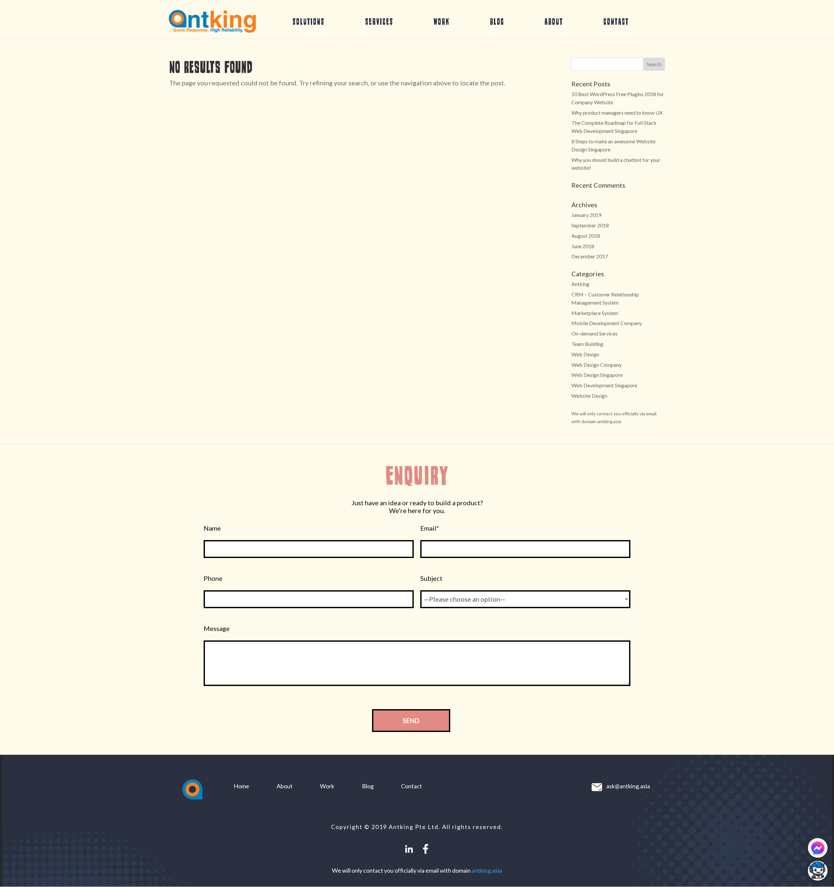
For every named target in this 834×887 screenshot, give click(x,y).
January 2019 (586, 215)
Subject (431, 578)
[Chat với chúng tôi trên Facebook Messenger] (817, 848)
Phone (213, 578)
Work (442, 21)
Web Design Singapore (597, 375)
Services (379, 21)
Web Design (585, 354)
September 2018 (590, 225)
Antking (580, 284)
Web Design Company (596, 365)
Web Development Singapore (604, 385)
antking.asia (487, 870)
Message (217, 628)
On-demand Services (594, 333)
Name (212, 528)
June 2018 (582, 246)
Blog (497, 21)
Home (241, 786)
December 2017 (589, 256)
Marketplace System (594, 313)
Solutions (308, 21)
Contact (616, 21)
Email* (429, 528)
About (553, 21)
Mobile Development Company (606, 323)
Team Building (587, 344)
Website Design (589, 396)
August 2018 (585, 236)
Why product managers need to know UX (617, 112)
